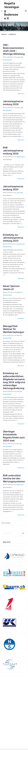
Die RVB (3, 723)
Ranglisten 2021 (7, 711)
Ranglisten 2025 (7, 720)
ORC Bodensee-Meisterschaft (8, 693)
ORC (2, 684)
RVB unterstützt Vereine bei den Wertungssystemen (14, 478)
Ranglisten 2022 (7, 713)
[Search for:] (14, 533)
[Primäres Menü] (26, 11)
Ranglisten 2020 (7, 708)
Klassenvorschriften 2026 (8, 699)
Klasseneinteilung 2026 (7, 697)
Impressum (4, 736)
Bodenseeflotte (5, 688)
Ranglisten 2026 (6, 702)
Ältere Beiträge (6, 523)
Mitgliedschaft (5, 725)
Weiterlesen (21, 93)
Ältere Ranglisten (6, 704)
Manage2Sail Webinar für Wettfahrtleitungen (13, 329)
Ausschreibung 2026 (7, 695)
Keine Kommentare (7, 59)
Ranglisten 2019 (7, 706)
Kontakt (4, 732)
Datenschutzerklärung (7, 734)
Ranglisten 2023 (7, 716)
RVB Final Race (4, 739)
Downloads (4, 690)
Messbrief (4, 686)
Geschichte (5, 729)
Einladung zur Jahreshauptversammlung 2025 (13, 237)
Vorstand (4, 727)
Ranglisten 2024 (7, 718)
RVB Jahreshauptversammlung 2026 (13, 150)
